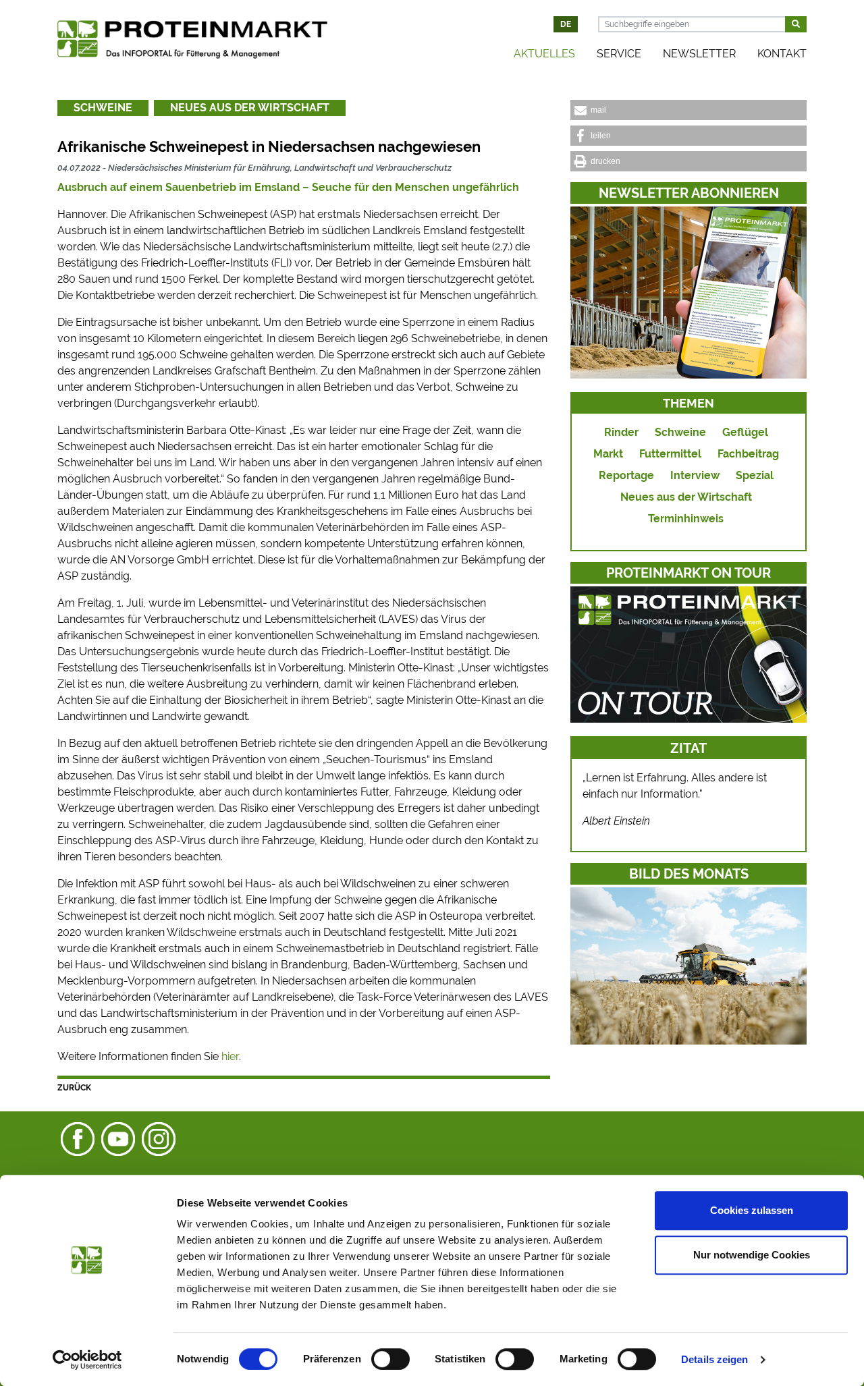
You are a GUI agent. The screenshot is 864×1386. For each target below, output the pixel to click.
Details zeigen (714, 1359)
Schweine (103, 107)
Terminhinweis (686, 518)
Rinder (621, 432)
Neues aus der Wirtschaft (249, 107)
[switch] (390, 1359)
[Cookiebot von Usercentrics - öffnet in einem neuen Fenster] (87, 1360)
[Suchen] (796, 24)
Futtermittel (670, 453)
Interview (695, 475)
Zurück (74, 1087)
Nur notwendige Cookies (751, 1254)
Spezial (755, 475)
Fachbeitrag (748, 453)
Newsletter (699, 53)
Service (619, 53)
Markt (608, 453)
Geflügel (745, 432)
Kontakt (782, 53)
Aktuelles (544, 53)
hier (230, 1056)
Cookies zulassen (751, 1210)
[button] (688, 110)
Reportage (626, 475)
